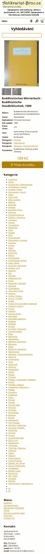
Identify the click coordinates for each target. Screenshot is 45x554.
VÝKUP (7, 510)
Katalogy (12, 321)
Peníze (11, 372)
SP (9, 488)
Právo (10, 397)
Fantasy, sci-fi (14, 268)
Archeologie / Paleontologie (20, 184)
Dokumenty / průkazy (17, 240)
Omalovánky (13, 359)
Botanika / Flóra (15, 210)
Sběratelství (13, 420)
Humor (11, 309)
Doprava (12, 243)
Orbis (10, 362)
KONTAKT (8, 515)
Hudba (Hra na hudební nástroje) (22, 303)
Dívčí (10, 235)
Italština (11, 311)
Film (10, 273)
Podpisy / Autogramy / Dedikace (22, 379)
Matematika (13, 339)
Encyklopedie (14, 258)
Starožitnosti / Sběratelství (19, 483)
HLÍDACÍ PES (9, 518)
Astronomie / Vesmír (17, 192)
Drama (11, 245)
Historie (11, 293)
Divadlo (11, 233)
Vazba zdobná (14, 458)
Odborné (12, 357)
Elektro (11, 255)
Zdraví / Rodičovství (16, 466)
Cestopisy (12, 220)
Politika (11, 390)
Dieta (10, 230)
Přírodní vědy (14, 405)
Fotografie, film (14, 278)
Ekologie (12, 250)
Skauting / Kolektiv (16, 428)
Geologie (12, 286)
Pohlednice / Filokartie (17, 387)
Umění (11, 453)
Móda (10, 347)
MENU (4, 21)
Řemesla (12, 415)
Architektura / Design (17, 187)
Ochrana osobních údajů (14, 513)
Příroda (11, 400)
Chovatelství (13, 225)
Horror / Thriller (15, 298)
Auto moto (13, 197)
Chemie (11, 222)
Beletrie (11, 202)
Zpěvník (11, 481)
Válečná (11, 455)
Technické (12, 445)
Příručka (12, 407)
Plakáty (11, 374)
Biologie (11, 207)
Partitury (12, 367)
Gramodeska (13, 288)
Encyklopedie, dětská (17, 260)
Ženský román (14, 471)
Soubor (11, 435)
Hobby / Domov (15, 296)
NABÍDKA (8, 503)
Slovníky (11, 433)
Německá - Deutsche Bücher (26, 146)
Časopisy (12, 212)
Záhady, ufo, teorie (16, 463)
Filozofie (17, 140)
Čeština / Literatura (16, 217)
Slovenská (12, 430)
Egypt (10, 248)
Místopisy (12, 344)
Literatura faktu (15, 331)
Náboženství (19, 143)
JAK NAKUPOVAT (11, 505)
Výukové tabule (15, 461)
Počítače (12, 377)
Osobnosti (12, 364)
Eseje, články (13, 263)
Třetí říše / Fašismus (17, 448)
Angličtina (12, 179)
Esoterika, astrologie (17, 265)
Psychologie (13, 412)
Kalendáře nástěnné (17, 319)
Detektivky (13, 227)
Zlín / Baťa (12, 476)
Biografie (12, 205)
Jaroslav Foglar (14, 314)
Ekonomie (12, 253)
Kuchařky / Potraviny (17, 329)
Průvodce (12, 410)
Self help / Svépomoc (17, 425)
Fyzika (11, 281)
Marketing (12, 336)
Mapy (10, 334)
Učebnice (12, 450)
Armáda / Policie (15, 189)
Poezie (11, 382)
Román (11, 417)
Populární (12, 392)
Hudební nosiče (15, 306)
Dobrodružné (14, 238)
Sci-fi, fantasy (14, 423)
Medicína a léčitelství (17, 341)
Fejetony (12, 271)
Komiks (11, 326)
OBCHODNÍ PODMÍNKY (14, 508)
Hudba (11, 301)
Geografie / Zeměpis (17, 283)
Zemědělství (13, 468)
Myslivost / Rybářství (17, 349)
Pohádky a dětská (16, 385)
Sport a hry (13, 440)
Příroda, (11, 402)
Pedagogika (13, 369)
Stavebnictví (13, 443)
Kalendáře (12, 316)
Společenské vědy (16, 438)
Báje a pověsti (14, 200)
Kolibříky (12, 324)
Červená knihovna (16, 215)
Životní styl (13, 473)
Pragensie (12, 395)
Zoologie (12, 478)
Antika (11, 182)
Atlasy (11, 194)
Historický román (15, 291)
